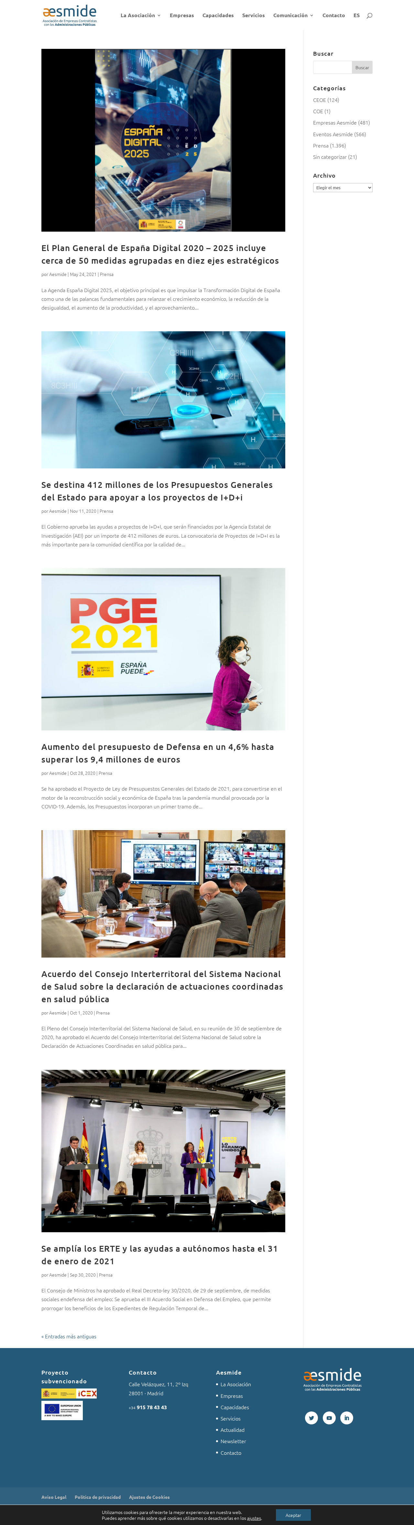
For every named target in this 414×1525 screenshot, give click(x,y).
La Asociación (138, 15)
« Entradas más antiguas (68, 1336)
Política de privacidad (98, 1497)
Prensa (107, 274)
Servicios (253, 15)
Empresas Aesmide (335, 122)
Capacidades (218, 15)
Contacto (333, 15)
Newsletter (233, 1440)
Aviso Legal (53, 1497)
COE (318, 111)
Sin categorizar (330, 156)
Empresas (182, 15)
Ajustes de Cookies (149, 1497)
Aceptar (293, 1515)
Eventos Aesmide (333, 133)
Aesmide (58, 274)
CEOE (319, 99)
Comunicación (290, 15)
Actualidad (233, 1429)
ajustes (254, 1518)
